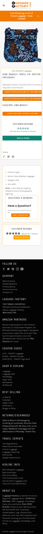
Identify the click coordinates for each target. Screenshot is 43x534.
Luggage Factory (15, 531)
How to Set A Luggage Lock (14, 481)
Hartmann (7, 405)
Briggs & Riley (9, 408)
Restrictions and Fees (12, 446)
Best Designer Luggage (13, 469)
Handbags (7, 376)
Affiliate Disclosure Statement (16, 307)
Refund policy (8, 281)
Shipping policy (9, 284)
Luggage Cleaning (10, 452)
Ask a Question (20, 215)
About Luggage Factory (13, 310)
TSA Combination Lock (12, 478)
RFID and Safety (9, 475)
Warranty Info (9, 312)
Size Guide (7, 455)
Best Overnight (9, 472)
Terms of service (9, 289)
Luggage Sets (8, 374)
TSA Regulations (10, 443)
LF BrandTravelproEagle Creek (7, 400)
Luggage (6, 371)
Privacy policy (8, 286)
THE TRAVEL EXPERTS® (14, 304)
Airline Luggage (9, 449)
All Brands (7, 385)
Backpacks (7, 382)
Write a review (21, 237)
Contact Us (7, 292)
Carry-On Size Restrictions (14, 483)
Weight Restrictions (11, 457)
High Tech (7, 379)
